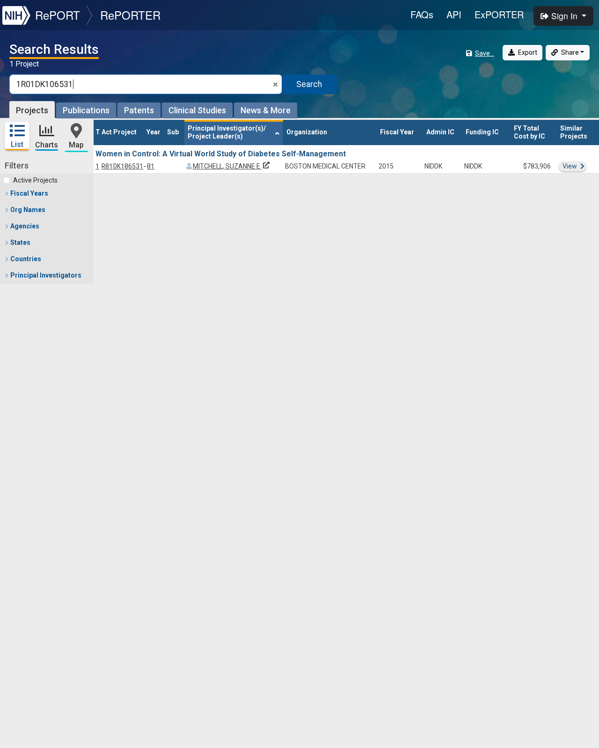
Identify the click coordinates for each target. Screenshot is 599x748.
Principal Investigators (45, 275)
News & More (266, 110)
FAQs (421, 14)
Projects (32, 110)
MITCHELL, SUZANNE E (232, 166)
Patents (139, 110)
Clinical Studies (197, 110)
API (453, 14)
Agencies (24, 226)
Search (309, 84)
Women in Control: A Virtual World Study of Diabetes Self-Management (220, 153)
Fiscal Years (28, 193)
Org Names (27, 209)
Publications (86, 110)
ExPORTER (499, 14)
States (19, 242)
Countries (25, 259)
